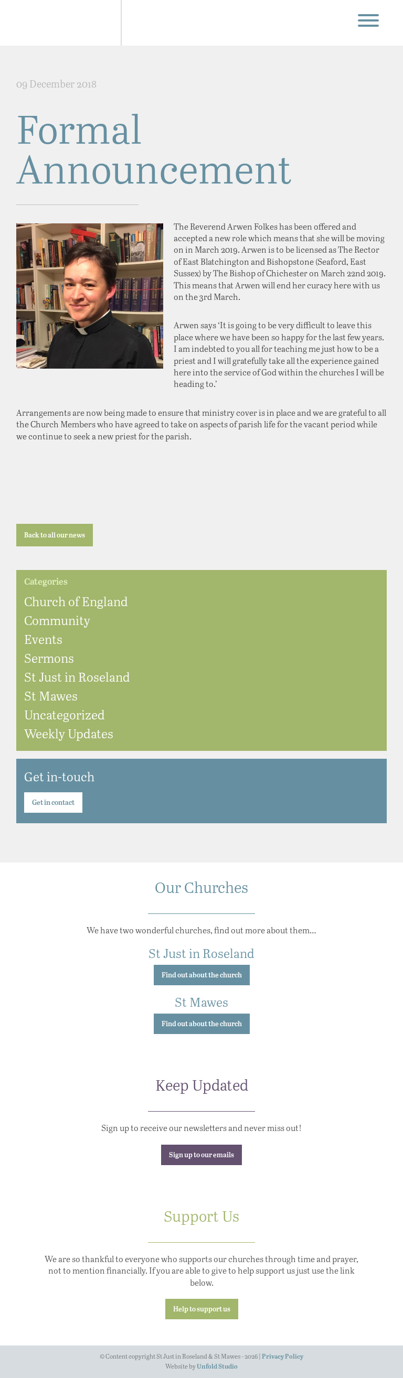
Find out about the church (202, 975)
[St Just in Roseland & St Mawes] (64, 23)
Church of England (76, 601)
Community (57, 620)
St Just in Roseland (77, 676)
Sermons (49, 657)
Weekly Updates (68, 733)
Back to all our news (54, 536)
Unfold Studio (217, 1366)
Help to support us (201, 1310)
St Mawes (51, 695)
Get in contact (53, 803)
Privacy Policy (282, 1356)
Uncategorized (64, 714)
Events (43, 639)
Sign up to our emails (201, 1155)
